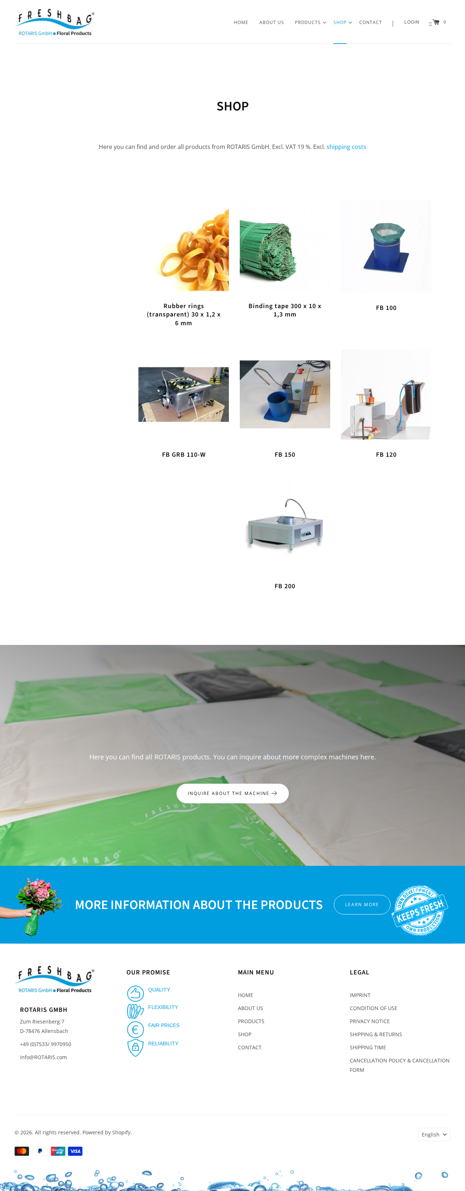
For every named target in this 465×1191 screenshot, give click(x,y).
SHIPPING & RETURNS (376, 1034)
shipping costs (346, 147)
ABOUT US (271, 22)
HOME (241, 22)
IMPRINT (360, 995)
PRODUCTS (308, 22)
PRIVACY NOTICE (370, 1021)
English (431, 1134)
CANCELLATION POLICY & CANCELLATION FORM (400, 1065)
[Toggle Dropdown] (324, 22)
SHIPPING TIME (368, 1047)
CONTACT (370, 22)
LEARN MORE (362, 904)
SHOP (340, 22)
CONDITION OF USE (373, 1008)
